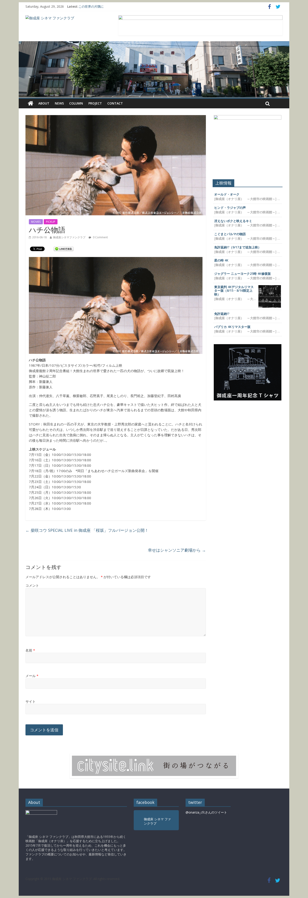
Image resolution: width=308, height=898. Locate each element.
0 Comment (100, 237)
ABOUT (43, 103)
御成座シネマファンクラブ (69, 237)
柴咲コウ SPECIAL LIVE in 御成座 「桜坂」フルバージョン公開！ (87, 530)
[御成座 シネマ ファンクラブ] (49, 18)
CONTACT (115, 103)
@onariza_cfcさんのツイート (206, 812)
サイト (30, 701)
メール (31, 675)
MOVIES (36, 222)
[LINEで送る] (64, 248)
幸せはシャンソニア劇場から (177, 550)
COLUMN (76, 103)
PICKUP (50, 222)
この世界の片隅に (91, 6)
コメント (32, 585)
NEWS (59, 103)
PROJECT (95, 103)
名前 (30, 650)
